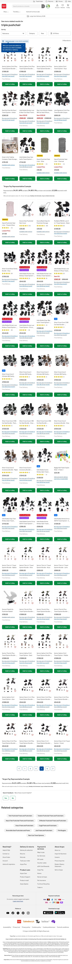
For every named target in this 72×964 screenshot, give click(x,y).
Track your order (25, 861)
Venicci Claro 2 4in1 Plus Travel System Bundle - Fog (61, 698)
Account (5, 861)
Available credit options (8, 165)
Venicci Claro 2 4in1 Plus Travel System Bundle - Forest (44, 698)
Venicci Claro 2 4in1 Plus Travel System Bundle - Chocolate (9, 742)
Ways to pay (40, 852)
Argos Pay (40, 870)
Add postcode (10, 41)
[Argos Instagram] (28, 913)
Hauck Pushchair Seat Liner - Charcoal (60, 160)
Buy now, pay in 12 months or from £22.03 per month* (10, 336)
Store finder (6, 857)
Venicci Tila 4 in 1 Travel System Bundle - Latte (61, 566)
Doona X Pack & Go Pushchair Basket (7, 610)
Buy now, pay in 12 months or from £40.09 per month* (10, 574)
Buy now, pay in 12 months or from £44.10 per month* (62, 75)
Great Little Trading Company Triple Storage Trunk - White (9, 158)
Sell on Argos (59, 870)
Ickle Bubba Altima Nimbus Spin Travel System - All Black (42, 523)
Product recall (24, 880)
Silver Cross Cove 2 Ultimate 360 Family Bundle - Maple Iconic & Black (44, 373)
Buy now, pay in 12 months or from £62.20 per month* (10, 385)
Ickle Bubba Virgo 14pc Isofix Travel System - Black (26, 158)
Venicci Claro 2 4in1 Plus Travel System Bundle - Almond (26, 742)
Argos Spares (24, 884)
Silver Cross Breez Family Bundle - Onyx (9, 270)
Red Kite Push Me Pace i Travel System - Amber (9, 111)
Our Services (41, 856)
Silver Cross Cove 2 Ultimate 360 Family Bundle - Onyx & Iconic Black (26, 373)
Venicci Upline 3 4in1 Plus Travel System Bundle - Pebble (27, 68)
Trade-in (39, 887)
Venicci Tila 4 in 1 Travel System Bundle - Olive (26, 566)
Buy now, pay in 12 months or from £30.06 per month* (27, 166)
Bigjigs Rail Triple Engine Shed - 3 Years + (61, 469)
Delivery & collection (26, 850)
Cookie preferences (49, 927)
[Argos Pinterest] (23, 913)
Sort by (3, 29)
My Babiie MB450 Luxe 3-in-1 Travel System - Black (62, 222)
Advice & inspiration (9, 864)
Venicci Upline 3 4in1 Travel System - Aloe (8, 698)
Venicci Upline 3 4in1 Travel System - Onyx (60, 67)
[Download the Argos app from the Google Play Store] (60, 912)
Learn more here (18, 901)
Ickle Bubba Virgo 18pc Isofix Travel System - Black (43, 321)
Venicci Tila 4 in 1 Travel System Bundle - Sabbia (9, 566)
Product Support (25, 877)
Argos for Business (60, 853)
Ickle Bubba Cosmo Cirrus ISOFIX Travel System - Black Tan (27, 523)
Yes (5, 798)
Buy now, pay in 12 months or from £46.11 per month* (10, 527)
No (13, 798)
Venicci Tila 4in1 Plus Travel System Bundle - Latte (9, 654)
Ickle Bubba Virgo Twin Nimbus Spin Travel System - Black (9, 520)
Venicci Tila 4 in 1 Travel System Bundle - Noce (44, 566)
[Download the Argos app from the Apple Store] (48, 912)
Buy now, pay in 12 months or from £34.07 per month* (44, 749)
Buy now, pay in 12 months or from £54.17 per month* (10, 280)
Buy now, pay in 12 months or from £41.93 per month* (62, 432)
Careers (57, 857)
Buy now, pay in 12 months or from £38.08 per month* (27, 706)
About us (57, 850)
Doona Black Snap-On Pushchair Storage (43, 222)
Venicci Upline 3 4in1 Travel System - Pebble (61, 654)
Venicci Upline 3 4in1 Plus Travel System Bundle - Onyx (44, 654)
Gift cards (40, 859)
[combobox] (27, 6)
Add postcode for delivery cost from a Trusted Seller (61, 477)
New (42, 33)
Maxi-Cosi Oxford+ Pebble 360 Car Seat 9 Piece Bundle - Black (44, 111)
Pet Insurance (41, 880)
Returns (22, 853)
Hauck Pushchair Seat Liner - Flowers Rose (8, 224)
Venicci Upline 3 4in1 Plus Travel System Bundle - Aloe (44, 68)
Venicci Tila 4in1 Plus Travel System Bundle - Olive (44, 610)
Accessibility (7, 927)
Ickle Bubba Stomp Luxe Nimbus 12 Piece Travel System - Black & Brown (61, 270)
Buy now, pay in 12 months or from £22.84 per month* (27, 122)
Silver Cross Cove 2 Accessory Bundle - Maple (10, 469)
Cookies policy (36, 927)
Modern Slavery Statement (59, 865)
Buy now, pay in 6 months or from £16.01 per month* (26, 530)
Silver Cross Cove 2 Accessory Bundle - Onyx (61, 422)
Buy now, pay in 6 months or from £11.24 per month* (9, 119)
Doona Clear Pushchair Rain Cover (26, 222)
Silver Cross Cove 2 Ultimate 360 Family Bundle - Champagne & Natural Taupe (61, 373)
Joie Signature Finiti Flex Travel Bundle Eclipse (61, 111)
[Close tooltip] (24, 45)
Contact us (6, 853)
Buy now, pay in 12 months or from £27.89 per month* (62, 119)
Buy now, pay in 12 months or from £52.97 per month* (62, 334)
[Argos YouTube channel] (8, 913)
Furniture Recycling (43, 884)
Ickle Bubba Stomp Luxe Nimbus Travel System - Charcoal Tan (26, 275)
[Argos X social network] (18, 913)
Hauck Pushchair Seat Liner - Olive (43, 160)
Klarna (39, 873)
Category (32, 33)
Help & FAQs (6, 850)
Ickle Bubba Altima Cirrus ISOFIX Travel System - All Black (62, 520)
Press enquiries (59, 861)
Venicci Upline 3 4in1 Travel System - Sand (25, 654)
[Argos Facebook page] (13, 913)
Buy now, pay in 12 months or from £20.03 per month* (62, 232)
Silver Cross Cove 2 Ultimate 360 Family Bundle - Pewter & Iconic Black (9, 375)
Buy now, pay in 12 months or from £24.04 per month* (44, 530)
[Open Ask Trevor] (48, 6)
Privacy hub (16, 927)
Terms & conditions (63, 927)
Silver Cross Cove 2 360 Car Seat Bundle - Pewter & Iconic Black (9, 422)
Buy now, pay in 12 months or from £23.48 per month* (62, 283)
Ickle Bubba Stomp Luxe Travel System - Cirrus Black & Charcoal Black (26, 326)
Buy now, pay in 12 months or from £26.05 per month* (27, 285)
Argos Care (23, 873)
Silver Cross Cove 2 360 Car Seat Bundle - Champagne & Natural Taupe (44, 422)
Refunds (22, 857)
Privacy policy (26, 927)
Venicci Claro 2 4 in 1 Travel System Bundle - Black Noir (44, 742)
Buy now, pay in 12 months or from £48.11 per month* (10, 75)
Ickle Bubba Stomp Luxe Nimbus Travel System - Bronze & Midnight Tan (44, 275)
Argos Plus (23, 864)
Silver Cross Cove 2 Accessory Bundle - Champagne (25, 469)
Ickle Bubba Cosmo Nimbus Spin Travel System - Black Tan (42, 471)
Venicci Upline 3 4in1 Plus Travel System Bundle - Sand (9, 68)
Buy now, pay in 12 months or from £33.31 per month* (44, 122)
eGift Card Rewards (43, 866)
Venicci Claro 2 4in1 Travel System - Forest (62, 742)
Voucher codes (41, 863)
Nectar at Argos (42, 877)
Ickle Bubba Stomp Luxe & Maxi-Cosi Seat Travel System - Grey (26, 111)
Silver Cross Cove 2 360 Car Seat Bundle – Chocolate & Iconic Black (61, 324)
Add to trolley (10, 84)
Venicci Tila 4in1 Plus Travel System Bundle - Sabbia (26, 610)
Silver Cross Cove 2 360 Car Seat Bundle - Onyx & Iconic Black (27, 422)
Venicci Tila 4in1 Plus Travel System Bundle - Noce (61, 610)
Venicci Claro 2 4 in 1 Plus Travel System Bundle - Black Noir (27, 698)
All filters (56, 33)
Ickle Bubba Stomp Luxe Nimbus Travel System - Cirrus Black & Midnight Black (9, 326)
